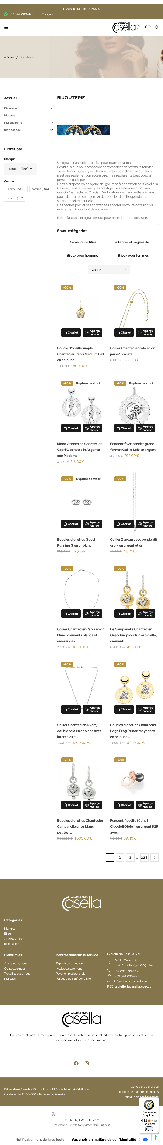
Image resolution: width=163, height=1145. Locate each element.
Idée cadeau (12, 130)
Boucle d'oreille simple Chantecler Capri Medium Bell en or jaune (80, 354)
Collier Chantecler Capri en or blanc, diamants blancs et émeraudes (80, 635)
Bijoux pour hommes (82, 255)
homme (40, 189)
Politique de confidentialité (73, 979)
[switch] (149, 1128)
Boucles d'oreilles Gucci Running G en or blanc (76, 542)
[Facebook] (76, 1063)
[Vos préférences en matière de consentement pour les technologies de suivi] (156, 1138)
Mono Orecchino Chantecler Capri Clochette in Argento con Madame (79, 450)
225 (144, 857)
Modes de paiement (69, 968)
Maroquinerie (13, 122)
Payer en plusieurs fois (70, 973)
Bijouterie (10, 108)
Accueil (10, 97)
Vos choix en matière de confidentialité (104, 1139)
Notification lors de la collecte (40, 1139)
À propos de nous (15, 963)
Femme (16, 189)
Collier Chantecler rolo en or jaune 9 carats (132, 351)
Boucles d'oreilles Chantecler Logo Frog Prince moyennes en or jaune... (133, 731)
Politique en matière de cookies (138, 1092)
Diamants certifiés (82, 242)
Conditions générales (145, 1086)
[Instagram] (86, 1063)
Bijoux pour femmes (133, 255)
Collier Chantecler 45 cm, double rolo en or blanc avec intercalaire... (79, 731)
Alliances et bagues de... (133, 242)
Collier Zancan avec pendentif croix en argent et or (133, 542)
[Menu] (156, 1099)
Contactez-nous (14, 968)
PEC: (129, 986)
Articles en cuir (14, 939)
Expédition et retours (70, 963)
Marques (10, 979)
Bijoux (8, 933)
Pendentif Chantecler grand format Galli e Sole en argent (133, 447)
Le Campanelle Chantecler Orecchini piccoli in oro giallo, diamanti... (133, 635)
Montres (9, 115)
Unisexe (15, 198)
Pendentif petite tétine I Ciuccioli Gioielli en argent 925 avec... (134, 826)
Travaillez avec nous (17, 973)
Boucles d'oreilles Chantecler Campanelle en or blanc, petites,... (80, 826)
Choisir (96, 270)
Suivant (154, 857)
